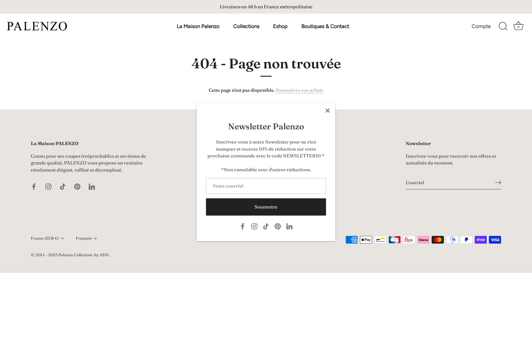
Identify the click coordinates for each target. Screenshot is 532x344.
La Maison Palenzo (198, 26)
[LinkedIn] (289, 226)
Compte (481, 26)
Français (84, 238)
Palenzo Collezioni (75, 255)
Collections (246, 26)
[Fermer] (327, 110)
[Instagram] (254, 226)
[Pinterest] (278, 226)
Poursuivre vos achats (299, 90)
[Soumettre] (498, 183)
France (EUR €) (45, 238)
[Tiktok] (266, 226)
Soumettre (266, 207)
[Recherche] (503, 26)
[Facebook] (243, 226)
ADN (104, 255)
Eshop (280, 26)
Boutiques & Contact (325, 26)
